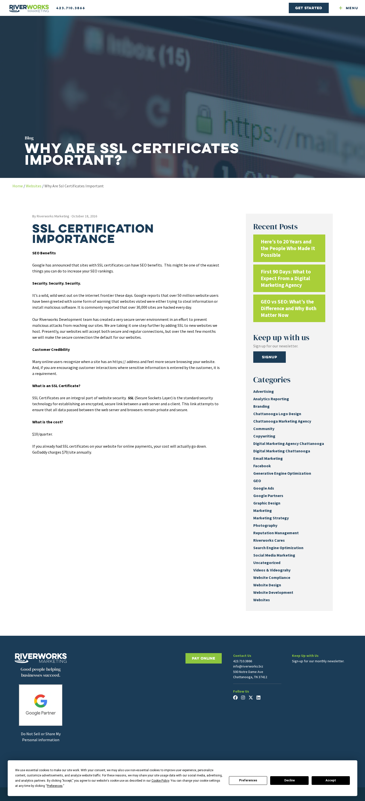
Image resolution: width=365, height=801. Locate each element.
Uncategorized (266, 562)
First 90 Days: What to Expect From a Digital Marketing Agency (286, 278)
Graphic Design (266, 503)
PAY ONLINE (203, 658)
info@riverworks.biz (248, 666)
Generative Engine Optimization (282, 473)
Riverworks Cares (269, 540)
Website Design (267, 584)
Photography (265, 525)
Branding (261, 406)
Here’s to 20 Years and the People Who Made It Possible (288, 248)
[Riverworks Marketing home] (29, 8)
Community (263, 428)
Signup (269, 357)
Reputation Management (276, 532)
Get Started (308, 7)
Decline (289, 780)
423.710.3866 (70, 8)
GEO (257, 480)
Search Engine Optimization (278, 547)
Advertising (263, 391)
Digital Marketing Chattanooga (281, 450)
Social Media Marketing (274, 555)
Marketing (262, 510)
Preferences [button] (55, 786)
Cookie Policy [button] (160, 780)
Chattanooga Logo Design (277, 413)
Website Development (273, 592)
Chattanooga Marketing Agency (282, 421)
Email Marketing (268, 458)
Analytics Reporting (271, 398)
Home (17, 185)
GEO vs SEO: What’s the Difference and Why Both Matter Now (288, 308)
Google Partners (268, 495)
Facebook (262, 465)
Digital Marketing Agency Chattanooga (288, 443)
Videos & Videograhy (272, 569)
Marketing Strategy (271, 517)
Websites (33, 185)
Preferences (248, 780)
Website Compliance (271, 577)
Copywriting (264, 436)
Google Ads (263, 488)
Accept (331, 780)
